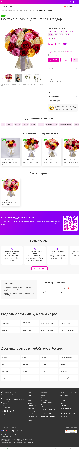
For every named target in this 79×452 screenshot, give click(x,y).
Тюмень (63, 364)
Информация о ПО (32, 417)
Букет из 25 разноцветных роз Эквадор (10, 192)
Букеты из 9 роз (65, 323)
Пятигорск (25, 357)
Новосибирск (6, 371)
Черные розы (6, 323)
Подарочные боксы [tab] (51, 124)
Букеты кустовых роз (47, 330)
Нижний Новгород (66, 357)
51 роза (4, 330)
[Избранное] (74, 2)
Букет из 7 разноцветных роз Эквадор (9, 152)
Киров (43, 371)
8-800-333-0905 (7, 403)
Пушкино (24, 378)
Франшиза (31, 408)
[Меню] (77, 2)
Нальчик (4, 357)
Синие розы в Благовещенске (26, 323)
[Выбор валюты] (62, 6)
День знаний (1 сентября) (68, 416)
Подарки (63, 406)
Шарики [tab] (17, 124)
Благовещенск (7, 6)
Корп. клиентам (32, 406)
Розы (62, 403)
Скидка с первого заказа (48, 419)
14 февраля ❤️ (64, 288)
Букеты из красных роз (67, 330)
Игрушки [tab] (33, 124)
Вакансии (30, 420)
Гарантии (30, 403)
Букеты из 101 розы (47, 323)
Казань (43, 378)
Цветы (62, 398)
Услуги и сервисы (33, 411)
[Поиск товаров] (71, 2)
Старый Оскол (6, 378)
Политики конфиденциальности (47, 401)
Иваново (24, 371)
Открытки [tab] (9, 124)
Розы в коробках (27, 330)
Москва (43, 357)
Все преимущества (39, 268)
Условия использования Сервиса (48, 405)
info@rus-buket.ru (7, 407)
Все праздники (64, 419)
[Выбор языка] (65, 6)
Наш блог (30, 413)
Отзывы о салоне (46, 413)
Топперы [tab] (41, 124)
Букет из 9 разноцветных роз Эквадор (30, 152)
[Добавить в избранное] (75, 60)
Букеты (62, 400)
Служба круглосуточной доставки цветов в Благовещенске (18, 435)
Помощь (43, 398)
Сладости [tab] (25, 124)
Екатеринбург (26, 364)
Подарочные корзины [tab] (65, 124)
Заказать (55, 60)
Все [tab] (3, 124)
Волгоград (64, 371)
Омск (3, 364)
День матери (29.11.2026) (67, 413)
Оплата (30, 400)
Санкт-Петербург (66, 378)
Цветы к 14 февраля (66, 411)
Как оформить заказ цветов (49, 416)
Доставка (30, 398)
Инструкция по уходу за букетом (48, 410)
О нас (29, 395)
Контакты (43, 395)
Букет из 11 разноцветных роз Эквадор (51, 152)
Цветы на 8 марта (65, 408)
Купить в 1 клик (66, 59)
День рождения (65, 395)
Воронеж (44, 364)
